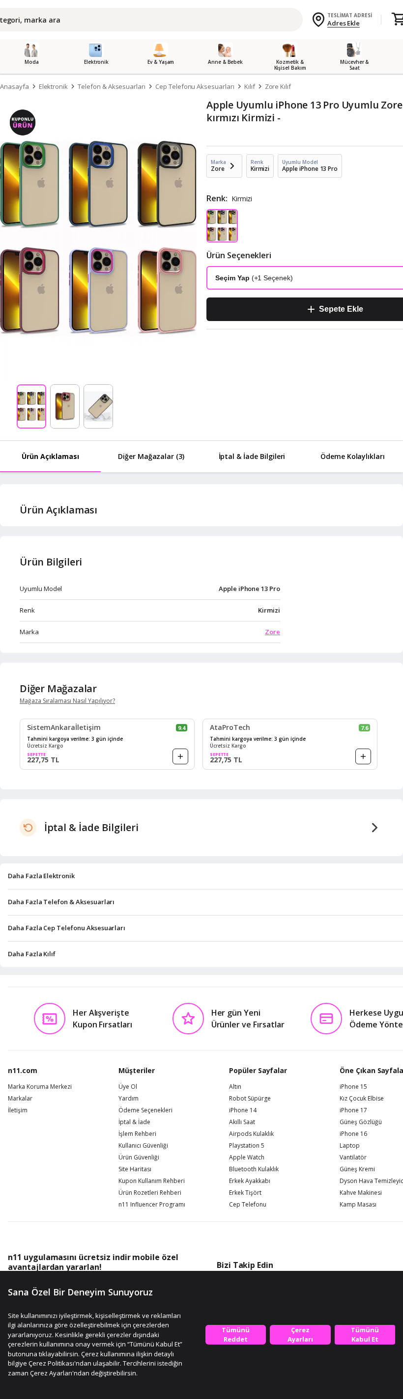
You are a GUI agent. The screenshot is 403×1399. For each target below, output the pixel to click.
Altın (235, 1087)
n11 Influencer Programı (151, 1205)
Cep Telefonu (247, 1205)
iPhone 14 (243, 1110)
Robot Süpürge (250, 1099)
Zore (272, 631)
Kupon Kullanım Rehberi (151, 1181)
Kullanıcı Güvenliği (143, 1146)
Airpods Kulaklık (251, 1134)
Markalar (20, 1099)
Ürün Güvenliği (138, 1157)
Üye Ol (127, 1087)
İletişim (18, 1110)
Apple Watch (246, 1157)
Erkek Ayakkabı (249, 1181)
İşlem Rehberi (137, 1134)
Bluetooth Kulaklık (254, 1169)
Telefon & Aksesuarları (111, 86)
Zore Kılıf (278, 86)
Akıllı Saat (242, 1122)
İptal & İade (134, 1122)
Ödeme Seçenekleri (145, 1110)
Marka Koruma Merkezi (40, 1087)
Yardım (128, 1099)
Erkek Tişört (245, 1193)
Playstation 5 (246, 1146)
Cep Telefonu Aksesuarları (194, 86)
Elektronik (53, 86)
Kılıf (249, 86)
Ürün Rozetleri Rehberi (149, 1193)
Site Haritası (134, 1169)
